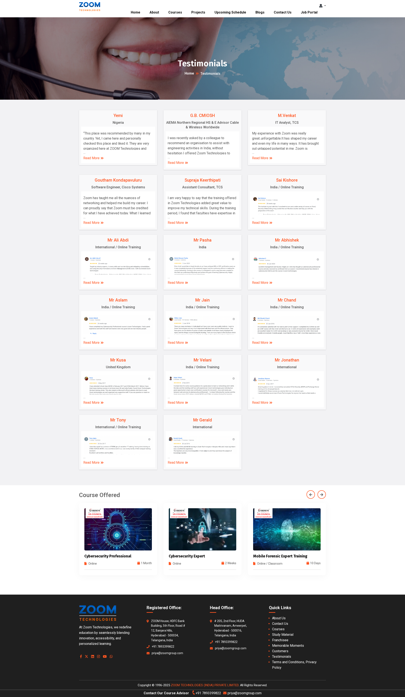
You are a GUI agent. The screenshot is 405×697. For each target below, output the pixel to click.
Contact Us (283, 12)
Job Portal (309, 12)
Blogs (260, 12)
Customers (280, 651)
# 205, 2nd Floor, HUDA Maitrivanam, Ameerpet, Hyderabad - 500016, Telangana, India (230, 628)
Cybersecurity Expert (102, 556)
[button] (322, 6)
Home (135, 12)
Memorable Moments (288, 646)
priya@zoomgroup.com (167, 653)
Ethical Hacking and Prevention (280, 556)
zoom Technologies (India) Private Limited (205, 685)
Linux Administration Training (363, 556)
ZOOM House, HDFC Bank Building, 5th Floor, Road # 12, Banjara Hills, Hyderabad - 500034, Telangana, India (168, 630)
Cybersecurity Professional (23, 556)
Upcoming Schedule (230, 12)
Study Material (282, 635)
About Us (279, 618)
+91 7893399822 (163, 646)
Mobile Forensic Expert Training (196, 556)
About (154, 12)
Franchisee (280, 640)
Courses (175, 12)
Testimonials (281, 657)
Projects (198, 12)
